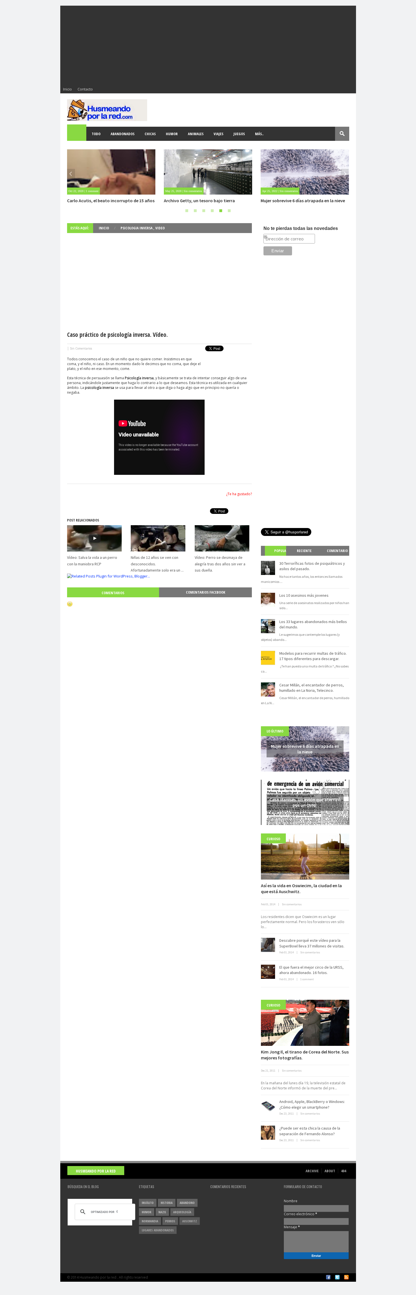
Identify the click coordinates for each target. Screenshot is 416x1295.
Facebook (328, 1277)
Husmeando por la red (96, 1171)
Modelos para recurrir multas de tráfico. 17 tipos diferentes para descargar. (313, 656)
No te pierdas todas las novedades (300, 228)
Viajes (218, 133)
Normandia (150, 1221)
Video (160, 227)
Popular (277, 555)
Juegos (239, 133)
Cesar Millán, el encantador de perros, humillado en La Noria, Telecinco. (311, 687)
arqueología (182, 1212)
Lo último (275, 731)
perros (170, 1221)
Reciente (304, 550)
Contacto (85, 89)
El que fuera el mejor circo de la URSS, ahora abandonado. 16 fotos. (311, 970)
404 (343, 1170)
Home (77, 134)
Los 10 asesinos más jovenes (304, 595)
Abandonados (122, 133)
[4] (212, 210)
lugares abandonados (158, 1230)
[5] (220, 210)
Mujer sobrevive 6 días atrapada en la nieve (303, 200)
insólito (148, 1203)
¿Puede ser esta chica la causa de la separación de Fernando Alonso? (309, 1131)
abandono (187, 1203)
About (330, 1170)
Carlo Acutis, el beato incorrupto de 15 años (111, 200)
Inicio (67, 89)
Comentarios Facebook (205, 592)
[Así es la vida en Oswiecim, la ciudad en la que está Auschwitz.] (305, 856)
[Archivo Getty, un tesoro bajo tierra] (208, 172)
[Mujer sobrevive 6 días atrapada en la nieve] (305, 172)
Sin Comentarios (81, 348)
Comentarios (113, 592)
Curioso (273, 838)
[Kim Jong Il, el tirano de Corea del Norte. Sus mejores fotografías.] (305, 1023)
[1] (186, 210)
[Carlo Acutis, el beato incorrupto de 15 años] (111, 172)
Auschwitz (189, 1221)
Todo (96, 133)
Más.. (259, 133)
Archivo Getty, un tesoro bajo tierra (199, 200)
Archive (312, 1170)
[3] (203, 210)
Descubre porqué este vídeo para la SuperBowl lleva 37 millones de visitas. (311, 943)
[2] (195, 210)
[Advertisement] (208, 45)
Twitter (337, 1277)
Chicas (150, 133)
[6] (229, 210)
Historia (167, 1203)
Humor (172, 133)
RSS (346, 1277)
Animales (195, 133)
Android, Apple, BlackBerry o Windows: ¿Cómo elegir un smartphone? (312, 1104)
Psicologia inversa (137, 227)
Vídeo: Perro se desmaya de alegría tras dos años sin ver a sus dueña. (220, 564)
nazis (162, 1212)
